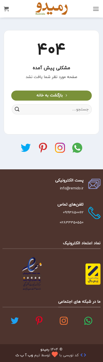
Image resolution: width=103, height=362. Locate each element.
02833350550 (72, 222)
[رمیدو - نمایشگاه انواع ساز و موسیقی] (51, 9)
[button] (95, 9)
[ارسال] (17, 109)
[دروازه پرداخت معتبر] (93, 273)
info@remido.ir (72, 188)
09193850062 (73, 212)
